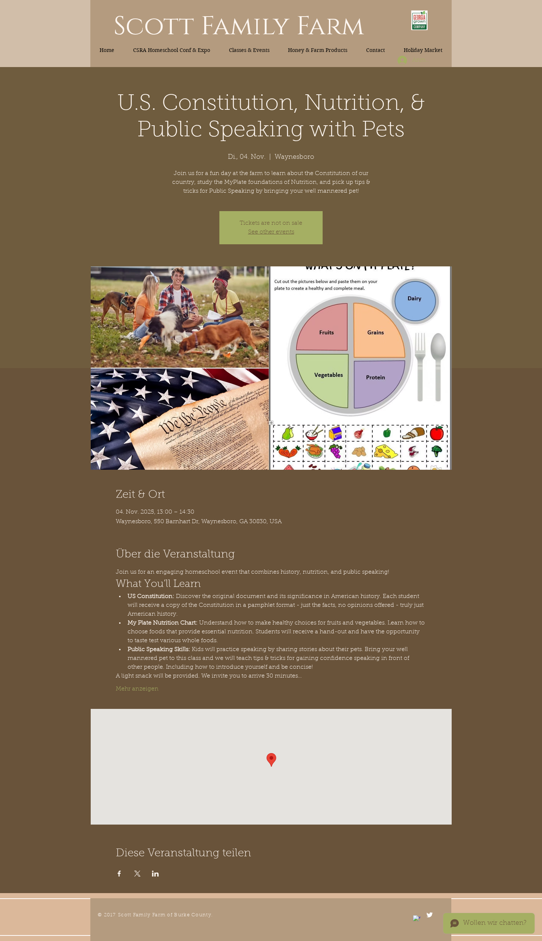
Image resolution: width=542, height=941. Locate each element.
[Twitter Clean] (429, 915)
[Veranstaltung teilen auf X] (137, 874)
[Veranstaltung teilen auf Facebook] (119, 874)
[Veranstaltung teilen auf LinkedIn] (155, 874)
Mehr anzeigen (137, 689)
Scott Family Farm (239, 26)
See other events (271, 232)
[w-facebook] (416, 919)
